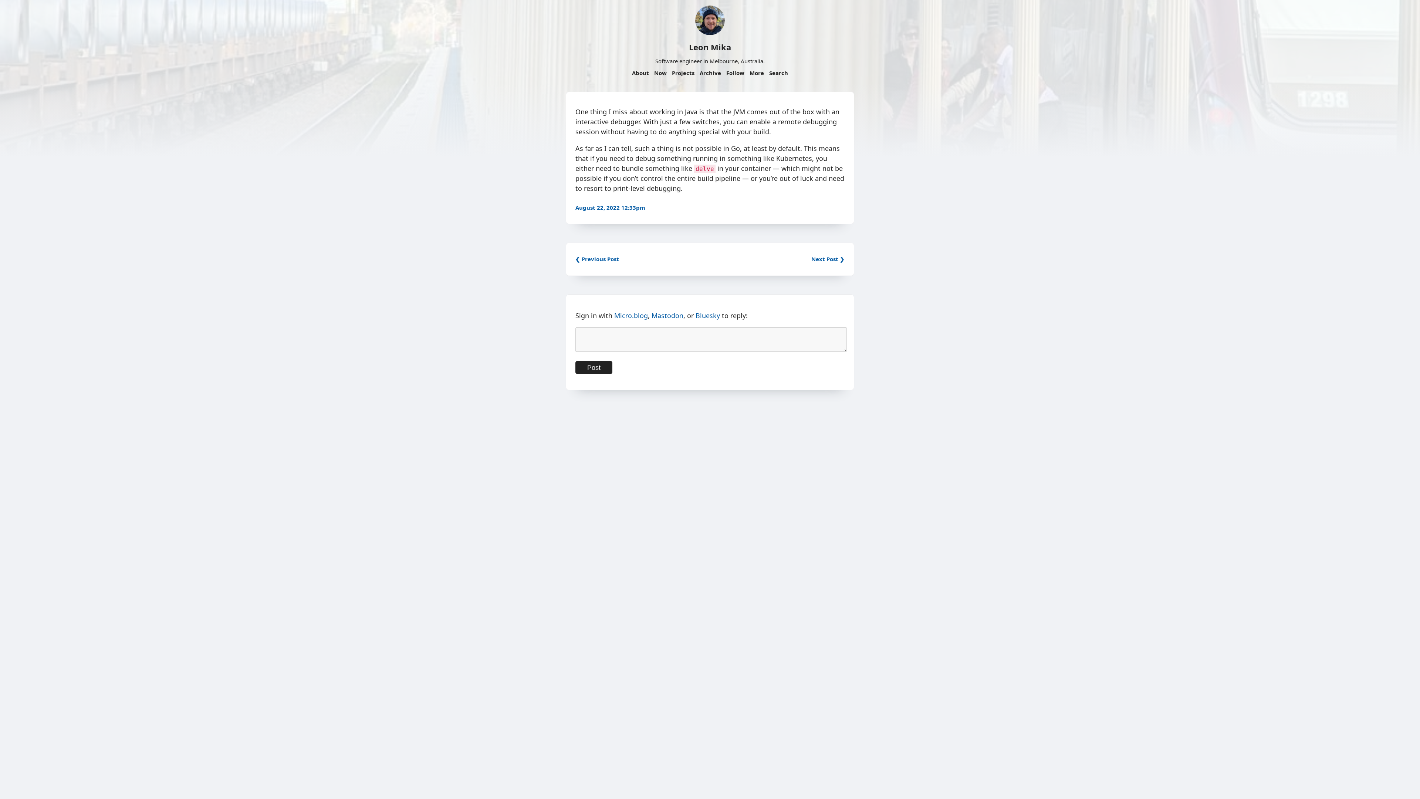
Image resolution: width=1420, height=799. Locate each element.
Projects (683, 73)
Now (660, 73)
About (640, 73)
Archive (710, 73)
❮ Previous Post (597, 259)
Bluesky (708, 315)
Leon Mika (710, 47)
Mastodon (667, 315)
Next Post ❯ (828, 259)
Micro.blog (631, 315)
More (757, 73)
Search (778, 73)
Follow (735, 73)
